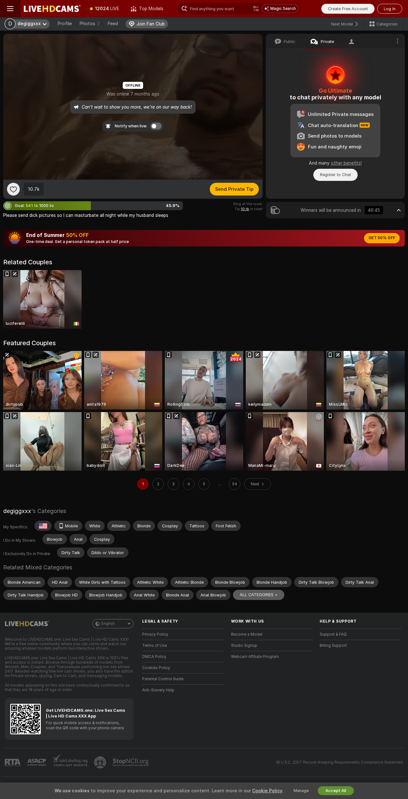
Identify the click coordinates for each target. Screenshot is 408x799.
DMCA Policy (154, 656)
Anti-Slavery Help (158, 690)
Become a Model (246, 634)
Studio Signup (244, 645)
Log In (390, 8)
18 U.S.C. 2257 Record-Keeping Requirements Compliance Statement (339, 762)
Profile (64, 23)
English (108, 623)
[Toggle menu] (10, 8)
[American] (43, 526)
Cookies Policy (156, 668)
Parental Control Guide (163, 679)
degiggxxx (17, 511)
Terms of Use (154, 645)
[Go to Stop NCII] (131, 762)
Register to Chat (335, 174)
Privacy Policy (155, 634)
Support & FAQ (333, 634)
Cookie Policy (267, 790)
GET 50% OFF (381, 238)
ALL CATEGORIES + (259, 594)
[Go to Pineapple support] (100, 762)
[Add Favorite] (13, 189)
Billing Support (333, 645)
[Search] (255, 8)
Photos (89, 23)
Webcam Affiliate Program (255, 656)
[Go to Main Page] (52, 8)
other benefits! (346, 163)
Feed (112, 23)
